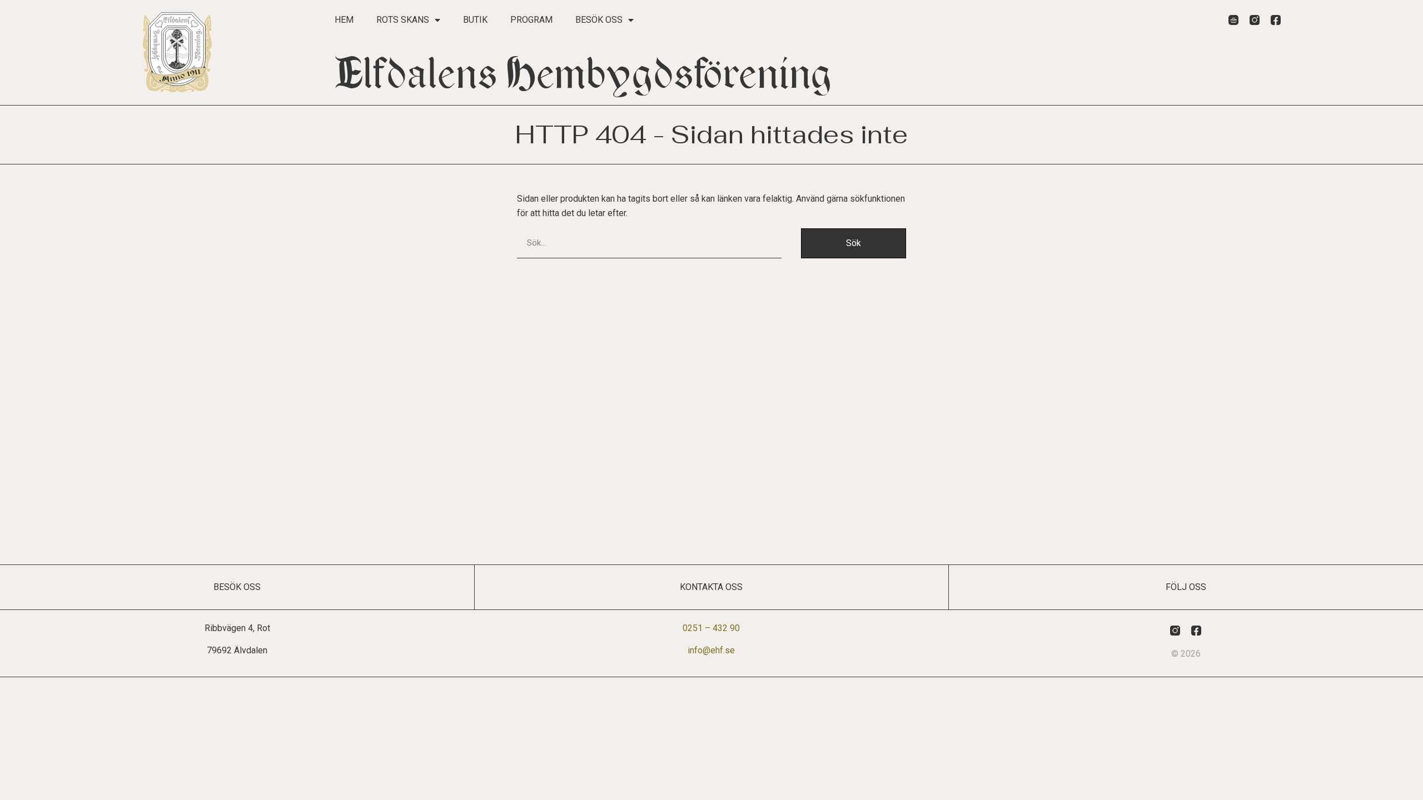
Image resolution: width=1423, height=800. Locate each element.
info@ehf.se (711, 650)
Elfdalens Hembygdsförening (583, 74)
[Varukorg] (1233, 20)
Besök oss (599, 19)
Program (531, 19)
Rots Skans (402, 19)
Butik (475, 19)
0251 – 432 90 (711, 628)
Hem (344, 19)
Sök (853, 243)
